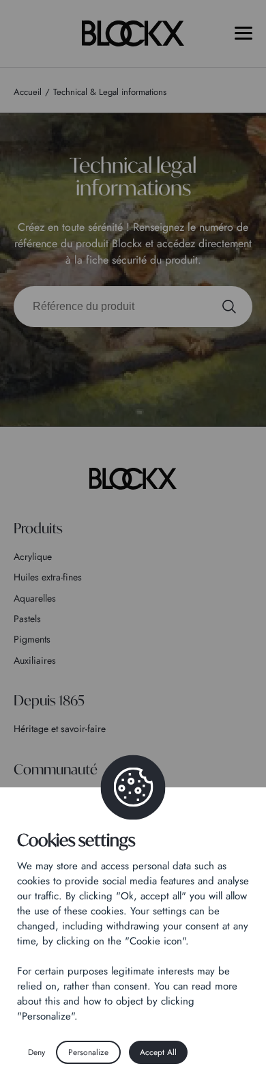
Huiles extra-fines (48, 577)
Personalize (88, 1052)
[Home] (133, 479)
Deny (36, 1052)
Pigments (32, 639)
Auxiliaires (35, 660)
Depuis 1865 (49, 700)
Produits (38, 528)
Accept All (158, 1052)
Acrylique (33, 556)
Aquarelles (35, 598)
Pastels (27, 619)
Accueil (28, 91)
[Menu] (243, 33)
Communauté (56, 769)
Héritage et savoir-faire (60, 728)
